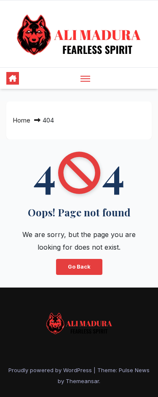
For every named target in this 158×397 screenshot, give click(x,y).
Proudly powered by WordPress (51, 370)
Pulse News (134, 370)
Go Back (79, 267)
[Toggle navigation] (85, 78)
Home (21, 120)
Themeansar (82, 381)
